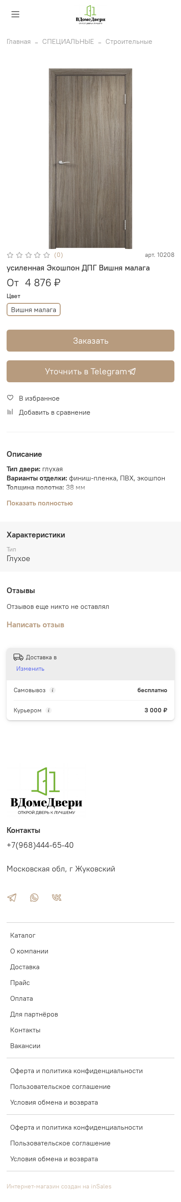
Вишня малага (33, 309)
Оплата (21, 998)
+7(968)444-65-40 (40, 845)
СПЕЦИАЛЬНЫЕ (68, 41)
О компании (29, 950)
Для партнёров (34, 1014)
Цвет (13, 296)
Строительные (128, 41)
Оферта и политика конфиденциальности (76, 1070)
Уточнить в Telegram (86, 371)
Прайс (20, 982)
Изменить (30, 668)
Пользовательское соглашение (60, 1086)
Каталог (23, 935)
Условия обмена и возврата (54, 1102)
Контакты (25, 1029)
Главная (19, 41)
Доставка (25, 966)
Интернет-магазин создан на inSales (59, 1186)
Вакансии (25, 1045)
